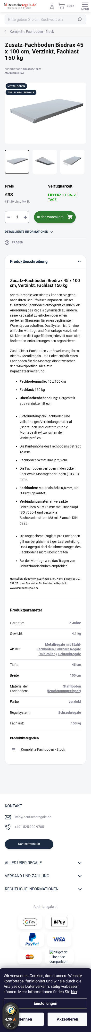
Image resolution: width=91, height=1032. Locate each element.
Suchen (80, 19)
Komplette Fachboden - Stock (43, 749)
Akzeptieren (67, 1019)
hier (74, 991)
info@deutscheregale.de (33, 817)
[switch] (10, 1025)
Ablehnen (23, 1019)
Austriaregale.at (45, 907)
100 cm (75, 675)
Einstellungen (45, 1003)
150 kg (76, 723)
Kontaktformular (29, 844)
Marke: (14, 73)
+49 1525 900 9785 (29, 827)
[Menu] (85, 6)
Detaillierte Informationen (26, 231)
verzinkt (75, 702)
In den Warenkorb (50, 217)
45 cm (76, 665)
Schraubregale (69, 654)
